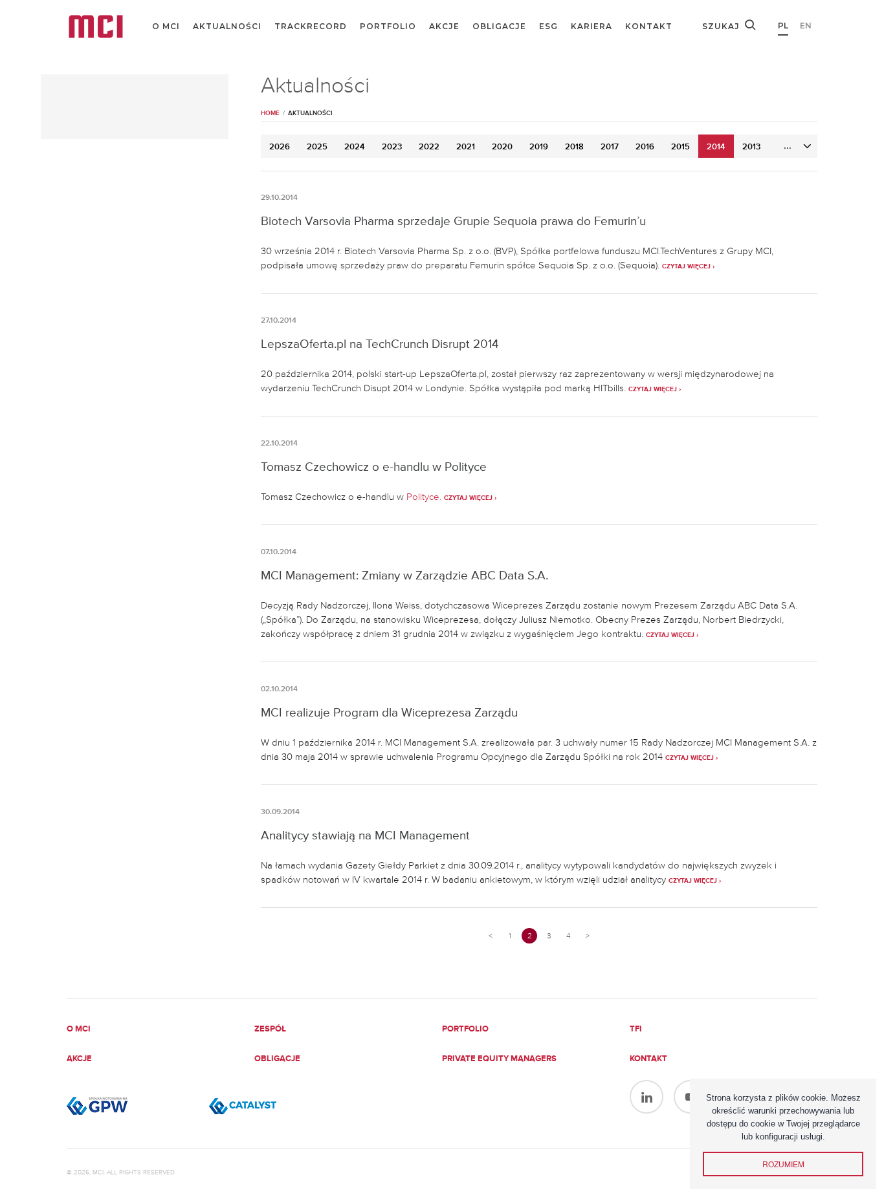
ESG (548, 26)
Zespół (270, 1029)
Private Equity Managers (499, 1059)
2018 (574, 147)
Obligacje (499, 26)
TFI (636, 1029)
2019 (538, 147)
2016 (644, 147)
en (806, 25)
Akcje (444, 26)
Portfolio (388, 26)
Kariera (591, 26)
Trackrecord (310, 26)
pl (783, 25)
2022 (429, 147)
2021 (465, 147)
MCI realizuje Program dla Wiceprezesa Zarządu (389, 712)
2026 (279, 147)
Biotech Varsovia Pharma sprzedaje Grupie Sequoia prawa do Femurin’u (453, 221)
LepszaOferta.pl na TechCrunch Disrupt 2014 (380, 343)
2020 (502, 147)
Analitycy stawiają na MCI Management (365, 835)
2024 (354, 147)
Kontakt (648, 26)
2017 (610, 147)
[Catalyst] (273, 1106)
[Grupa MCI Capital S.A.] (96, 26)
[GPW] (131, 1106)
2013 (751, 147)
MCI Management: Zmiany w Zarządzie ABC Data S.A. (404, 575)
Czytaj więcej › (688, 266)
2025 (317, 147)
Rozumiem (783, 1163)
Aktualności (227, 26)
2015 (680, 147)
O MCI (166, 26)
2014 (716, 147)
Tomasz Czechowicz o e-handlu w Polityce (374, 466)
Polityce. (425, 497)
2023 (392, 147)
